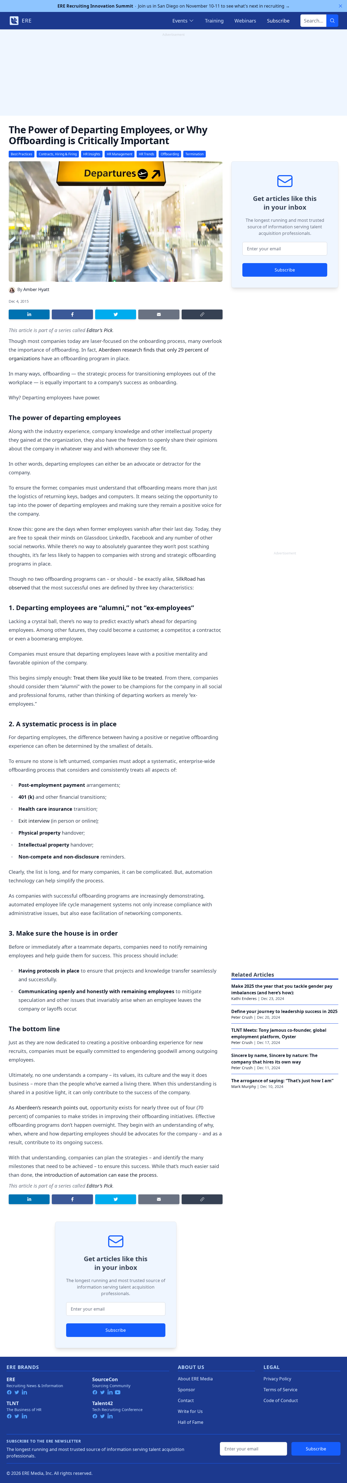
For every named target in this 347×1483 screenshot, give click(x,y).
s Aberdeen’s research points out (49, 1107)
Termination (194, 154)
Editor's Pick (99, 330)
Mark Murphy (243, 1086)
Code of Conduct (281, 1400)
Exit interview (34, 821)
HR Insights (91, 154)
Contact (186, 1400)
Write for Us (190, 1411)
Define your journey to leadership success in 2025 (284, 1011)
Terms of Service (280, 1390)
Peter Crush (242, 1017)
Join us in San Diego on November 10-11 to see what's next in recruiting (173, 6)
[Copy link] (202, 314)
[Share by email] (158, 314)
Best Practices (21, 154)
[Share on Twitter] (115, 314)
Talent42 (102, 1403)
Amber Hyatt (36, 289)
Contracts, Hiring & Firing (58, 154)
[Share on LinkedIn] (29, 314)
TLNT (13, 1403)
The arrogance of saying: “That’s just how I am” (282, 1081)
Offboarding (170, 154)
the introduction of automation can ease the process (96, 1175)
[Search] (332, 20)
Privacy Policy (277, 1379)
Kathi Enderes (244, 998)
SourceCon (105, 1379)
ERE (11, 1379)
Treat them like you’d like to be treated (117, 677)
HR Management (119, 154)
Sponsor (186, 1390)
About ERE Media (195, 1379)
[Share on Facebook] (72, 314)
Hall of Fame (190, 1422)
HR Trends (146, 154)
